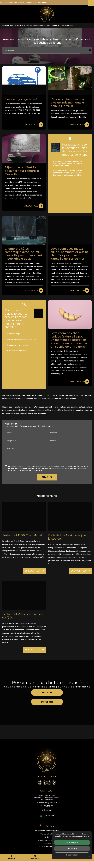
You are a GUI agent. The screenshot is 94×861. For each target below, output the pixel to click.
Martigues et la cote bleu (17, 345)
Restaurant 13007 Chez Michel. (22, 535)
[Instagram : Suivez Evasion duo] (40, 782)
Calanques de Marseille (17, 350)
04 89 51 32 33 (47, 806)
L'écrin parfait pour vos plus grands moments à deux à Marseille (67, 102)
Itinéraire (11, 857)
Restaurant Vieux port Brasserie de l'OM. (23, 615)
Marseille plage (13, 333)
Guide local (47, 843)
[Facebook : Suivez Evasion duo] (49, 782)
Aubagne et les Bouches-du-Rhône (21, 339)
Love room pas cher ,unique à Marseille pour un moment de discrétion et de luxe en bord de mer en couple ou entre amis (69, 339)
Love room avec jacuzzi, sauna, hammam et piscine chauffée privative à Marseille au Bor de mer (70, 254)
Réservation (35, 857)
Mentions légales (47, 834)
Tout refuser (72, 848)
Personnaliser (72, 855)
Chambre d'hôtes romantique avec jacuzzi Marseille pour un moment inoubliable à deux (23, 254)
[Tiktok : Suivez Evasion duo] (45, 782)
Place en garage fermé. (21, 99)
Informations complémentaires (47, 831)
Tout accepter (72, 842)
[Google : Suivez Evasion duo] (54, 782)
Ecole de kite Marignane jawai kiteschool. (68, 536)
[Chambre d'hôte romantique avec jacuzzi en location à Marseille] (47, 14)
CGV (47, 837)
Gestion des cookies (47, 846)
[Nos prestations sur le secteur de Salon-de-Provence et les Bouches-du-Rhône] (55, 147)
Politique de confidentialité (47, 840)
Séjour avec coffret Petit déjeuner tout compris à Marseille (22, 170)
